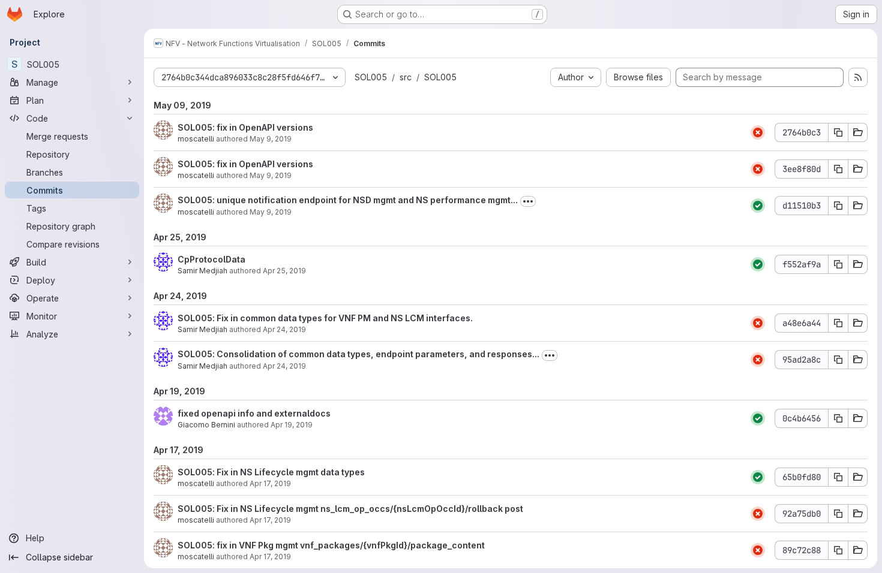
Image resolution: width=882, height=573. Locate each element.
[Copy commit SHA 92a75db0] (838, 513)
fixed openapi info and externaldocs (254, 413)
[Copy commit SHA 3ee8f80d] (838, 169)
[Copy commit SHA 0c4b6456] (838, 418)
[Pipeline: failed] (758, 132)
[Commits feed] (858, 77)
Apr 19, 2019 (292, 424)
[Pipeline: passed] (758, 205)
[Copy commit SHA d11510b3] (838, 205)
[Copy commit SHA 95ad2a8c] (838, 359)
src (406, 77)
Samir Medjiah (202, 270)
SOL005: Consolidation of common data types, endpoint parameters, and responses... (358, 354)
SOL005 (371, 77)
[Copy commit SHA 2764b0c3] (838, 132)
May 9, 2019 (271, 138)
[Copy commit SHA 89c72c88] (838, 550)
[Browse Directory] (858, 132)
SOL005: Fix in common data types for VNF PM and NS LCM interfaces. (325, 318)
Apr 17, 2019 (270, 483)
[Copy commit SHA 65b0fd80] (838, 477)
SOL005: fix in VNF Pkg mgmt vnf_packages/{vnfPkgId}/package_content (331, 545)
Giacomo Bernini (206, 424)
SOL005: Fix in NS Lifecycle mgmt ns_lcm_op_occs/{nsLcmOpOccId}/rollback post (350, 508)
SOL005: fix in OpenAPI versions (245, 127)
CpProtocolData (211, 259)
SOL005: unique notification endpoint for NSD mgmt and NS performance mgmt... (348, 200)
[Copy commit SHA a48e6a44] (838, 323)
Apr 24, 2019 (284, 329)
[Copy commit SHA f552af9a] (838, 264)
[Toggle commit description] (528, 201)
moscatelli (196, 138)
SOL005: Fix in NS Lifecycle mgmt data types (271, 472)
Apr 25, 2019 (284, 270)
